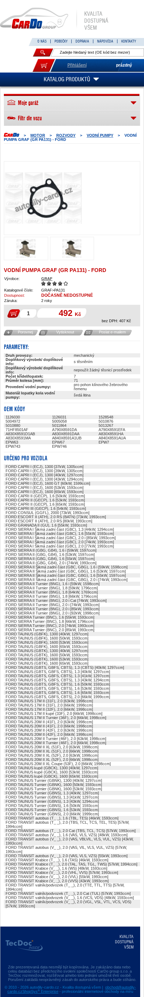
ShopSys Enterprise (40, 991)
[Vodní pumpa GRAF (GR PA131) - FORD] (43, 198)
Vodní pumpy (100, 135)
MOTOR (37, 135)
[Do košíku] (44, 65)
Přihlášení (77, 65)
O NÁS (41, 41)
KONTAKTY (128, 41)
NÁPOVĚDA (105, 41)
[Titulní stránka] (11, 135)
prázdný (124, 65)
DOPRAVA (82, 41)
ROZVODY (65, 135)
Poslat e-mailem (112, 332)
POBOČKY (61, 41)
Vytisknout (65, 332)
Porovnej (25, 332)
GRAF (46, 279)
